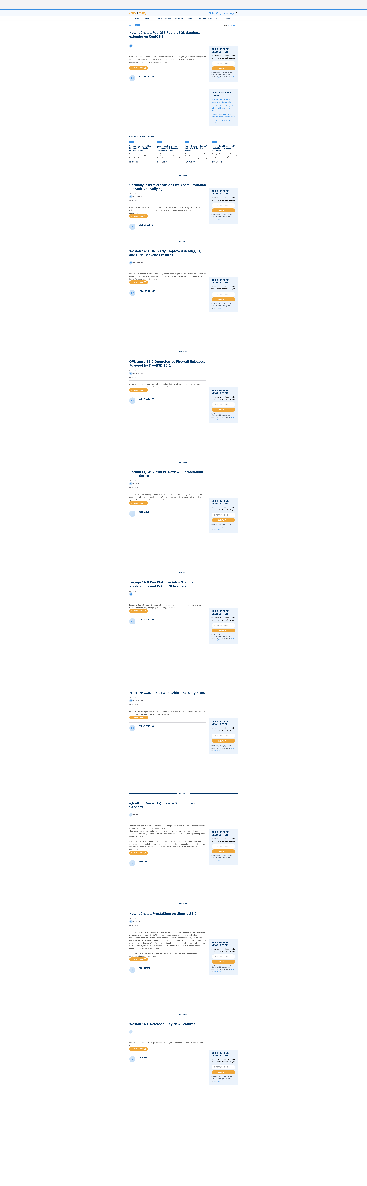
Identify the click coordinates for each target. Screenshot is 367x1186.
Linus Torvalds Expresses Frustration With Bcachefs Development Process (167, 148)
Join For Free (223, 68)
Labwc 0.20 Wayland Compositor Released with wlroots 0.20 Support (222, 108)
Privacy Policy (217, 78)
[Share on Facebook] (228, 25)
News (137, 18)
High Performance (205, 18)
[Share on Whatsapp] (237, 25)
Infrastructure (164, 18)
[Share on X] (231, 25)
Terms (232, 76)
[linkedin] (213, 13)
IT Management (148, 18)
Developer (179, 18)
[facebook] (210, 13)
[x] (217, 13)
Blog (228, 18)
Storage (219, 18)
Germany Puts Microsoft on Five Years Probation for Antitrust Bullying (140, 148)
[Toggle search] (236, 13)
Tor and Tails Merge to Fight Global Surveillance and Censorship (223, 148)
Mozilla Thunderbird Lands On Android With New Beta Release (196, 148)
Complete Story (137, 68)
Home (130, 25)
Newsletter (228, 13)
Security (190, 18)
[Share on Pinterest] (234, 25)
